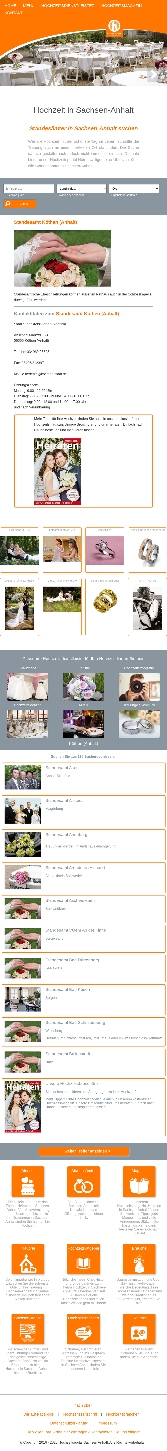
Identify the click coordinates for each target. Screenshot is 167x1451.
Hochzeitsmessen (83, 1318)
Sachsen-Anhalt (28, 1318)
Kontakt (139, 1318)
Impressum (107, 1423)
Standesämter (83, 1171)
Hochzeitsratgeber (83, 1248)
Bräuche (139, 1248)
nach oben (83, 1405)
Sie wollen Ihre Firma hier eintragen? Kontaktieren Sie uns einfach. (84, 1432)
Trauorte (28, 1248)
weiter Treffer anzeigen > (88, 1151)
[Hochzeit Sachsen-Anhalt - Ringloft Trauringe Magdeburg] (147, 565)
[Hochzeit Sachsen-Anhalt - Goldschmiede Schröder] (105, 614)
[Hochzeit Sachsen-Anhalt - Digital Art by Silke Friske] (19, 629)
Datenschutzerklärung (69, 1423)
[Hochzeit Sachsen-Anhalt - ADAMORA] (105, 563)
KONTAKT (14, 13)
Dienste (28, 1171)
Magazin (139, 1171)
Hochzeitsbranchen (123, 1414)
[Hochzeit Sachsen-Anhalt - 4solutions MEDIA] (19, 563)
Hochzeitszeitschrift (80, 1414)
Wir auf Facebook (38, 1414)
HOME (10, 5)
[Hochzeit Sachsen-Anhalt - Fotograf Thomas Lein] (62, 560)
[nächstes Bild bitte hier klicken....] (154, 79)
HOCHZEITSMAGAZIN (121, 5)
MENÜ (29, 5)
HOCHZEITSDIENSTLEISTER (68, 5)
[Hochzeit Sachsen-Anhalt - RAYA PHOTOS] (147, 629)
